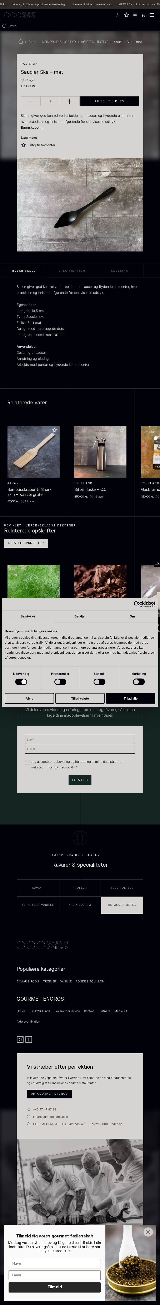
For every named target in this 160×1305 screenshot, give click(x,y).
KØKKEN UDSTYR (95, 42)
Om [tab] (132, 616)
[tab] (24, 270)
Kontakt (89, 1011)
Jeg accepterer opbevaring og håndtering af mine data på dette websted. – (76, 764)
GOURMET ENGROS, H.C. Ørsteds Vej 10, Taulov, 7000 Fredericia (77, 1124)
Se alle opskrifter (26, 543)
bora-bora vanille (38, 905)
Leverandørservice (67, 1011)
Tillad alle (131, 698)
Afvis (29, 698)
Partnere (104, 1011)
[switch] (60, 681)
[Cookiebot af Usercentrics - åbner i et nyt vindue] (137, 604)
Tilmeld (55, 1287)
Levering (120, 270)
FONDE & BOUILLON (90, 981)
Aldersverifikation (28, 1021)
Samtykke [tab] (28, 616)
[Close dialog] (148, 1232)
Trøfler (80, 888)
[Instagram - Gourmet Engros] (21, 1042)
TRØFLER (49, 981)
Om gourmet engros (49, 1094)
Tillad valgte (80, 698)
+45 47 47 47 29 (44, 1109)
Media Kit (120, 1011)
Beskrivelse (24, 270)
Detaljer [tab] (80, 616)
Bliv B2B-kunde (40, 1011)
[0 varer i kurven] (143, 15)
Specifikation (72, 270)
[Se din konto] (118, 15)
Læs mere (29, 138)
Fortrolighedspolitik (61, 767)
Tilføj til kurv (110, 101)
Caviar (38, 888)
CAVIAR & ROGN (28, 981)
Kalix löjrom (80, 905)
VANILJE (66, 981)
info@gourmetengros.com (50, 1116)
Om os (21, 1011)
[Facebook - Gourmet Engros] (28, 1042)
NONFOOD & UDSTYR (59, 42)
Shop (32, 42)
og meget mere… (122, 905)
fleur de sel (122, 888)
